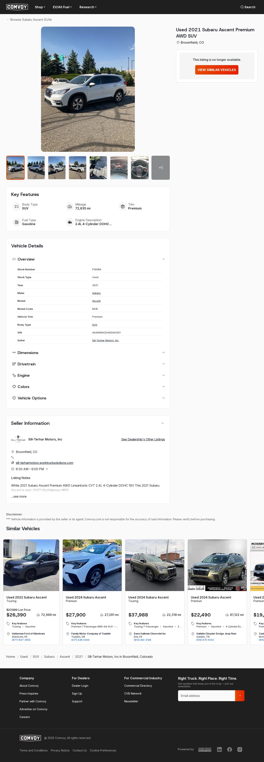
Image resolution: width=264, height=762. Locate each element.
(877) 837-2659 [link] (21, 639)
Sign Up (77, 693)
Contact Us (80, 750)
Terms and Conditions (34, 750)
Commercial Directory (138, 685)
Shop (39, 7)
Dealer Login (80, 685)
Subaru (96, 293)
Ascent (96, 300)
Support (77, 701)
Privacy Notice (60, 750)
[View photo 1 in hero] (15, 168)
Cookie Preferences (103, 750)
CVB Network (133, 693)
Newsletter (131, 701)
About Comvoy (29, 685)
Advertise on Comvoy (33, 709)
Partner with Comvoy (33, 701)
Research (87, 7)
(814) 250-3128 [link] (142, 639)
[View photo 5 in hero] (98, 168)
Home (10, 657)
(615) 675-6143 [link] (205, 639)
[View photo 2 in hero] (36, 168)
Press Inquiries (29, 693)
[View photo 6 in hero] (119, 168)
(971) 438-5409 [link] (80, 639)
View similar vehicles (217, 70)
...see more (19, 496)
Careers (25, 717)
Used (24, 657)
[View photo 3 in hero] (57, 168)
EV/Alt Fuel (61, 7)
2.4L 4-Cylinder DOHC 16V (93, 224)
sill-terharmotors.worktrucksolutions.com (44, 463)
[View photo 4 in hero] (77, 168)
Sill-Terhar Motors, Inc (105, 340)
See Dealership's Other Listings (143, 439)
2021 (78, 657)
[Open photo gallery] (88, 89)
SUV (94, 324)
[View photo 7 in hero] (140, 168)
